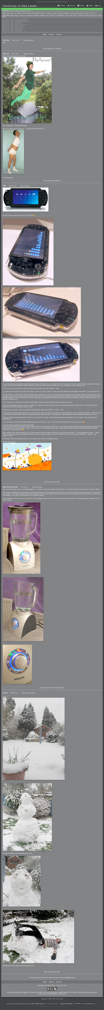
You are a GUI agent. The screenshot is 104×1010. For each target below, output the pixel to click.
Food (93, 13)
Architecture (79, 13)
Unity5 (11, 15)
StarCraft (19, 13)
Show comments (28, 40)
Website (100, 15)
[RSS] (96, 6)
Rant (83, 13)
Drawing (42, 13)
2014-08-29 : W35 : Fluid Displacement (14, 20)
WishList (75, 15)
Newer (51, 34)
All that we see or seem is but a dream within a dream (52, 1)
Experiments (24, 10)
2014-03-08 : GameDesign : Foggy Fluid (14, 31)
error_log (18, 10)
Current (59, 34)
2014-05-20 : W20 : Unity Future (12, 27)
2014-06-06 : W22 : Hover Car (11, 23)
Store (29, 10)
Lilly (26, 15)
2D (45, 13)
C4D (12, 13)
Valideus (52, 15)
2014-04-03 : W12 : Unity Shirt (11, 29)
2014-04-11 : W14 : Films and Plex (13, 28)
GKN (67, 15)
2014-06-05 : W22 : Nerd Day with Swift (14, 24)
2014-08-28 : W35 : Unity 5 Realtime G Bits (16, 21)
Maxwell (33, 13)
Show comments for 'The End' (52, 48)
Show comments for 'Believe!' (52, 180)
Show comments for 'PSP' (52, 482)
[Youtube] (68, 6)
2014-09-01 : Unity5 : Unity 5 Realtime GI (15, 19)
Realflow (38, 13)
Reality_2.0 (16, 15)
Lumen (24, 13)
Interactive (72, 13)
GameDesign (36, 15)
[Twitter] (87, 6)
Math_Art (22, 15)
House (95, 15)
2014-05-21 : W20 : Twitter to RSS (13, 26)
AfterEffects (66, 13)
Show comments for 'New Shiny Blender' (52, 687)
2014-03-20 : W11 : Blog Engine (12, 30)
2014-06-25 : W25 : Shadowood (12, 22)
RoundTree (80, 15)
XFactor (47, 15)
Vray (15, 13)
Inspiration (42, 15)
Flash (54, 13)
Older (45, 34)
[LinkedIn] (58, 6)
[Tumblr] (78, 6)
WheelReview (61, 15)
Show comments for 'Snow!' (52, 971)
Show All (8, 13)
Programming (60, 13)
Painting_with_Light (88, 15)
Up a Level (12, 10)
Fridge (4, 16)
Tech (90, 13)
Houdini (28, 13)
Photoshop (50, 13)
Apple (87, 13)
